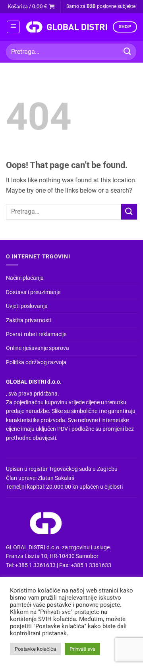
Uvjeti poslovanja (27, 306)
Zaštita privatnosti (28, 320)
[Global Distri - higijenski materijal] (66, 26)
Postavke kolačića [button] (35, 649)
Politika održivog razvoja (36, 362)
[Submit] (127, 51)
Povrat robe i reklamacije (36, 334)
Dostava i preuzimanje (33, 292)
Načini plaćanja (25, 278)
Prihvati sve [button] (82, 649)
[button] (31, 6)
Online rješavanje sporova (37, 348)
